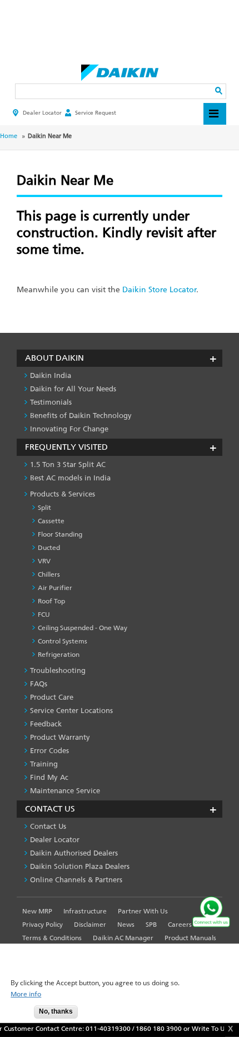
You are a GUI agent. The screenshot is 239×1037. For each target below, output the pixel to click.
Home (8, 136)
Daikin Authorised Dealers (74, 853)
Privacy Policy (42, 924)
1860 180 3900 (155, 1029)
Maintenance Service (65, 791)
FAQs (38, 684)
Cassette (51, 521)
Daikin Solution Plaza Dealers (80, 866)
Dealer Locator (42, 112)
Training (44, 764)
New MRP (37, 911)
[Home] (119, 69)
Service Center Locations (71, 710)
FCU (44, 614)
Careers (180, 924)
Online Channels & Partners (76, 880)
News (126, 924)
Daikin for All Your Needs (73, 389)
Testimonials (51, 402)
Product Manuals (190, 938)
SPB (151, 924)
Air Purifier (55, 588)
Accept (17, 1015)
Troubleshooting (58, 670)
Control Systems (62, 641)
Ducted (49, 548)
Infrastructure (85, 911)
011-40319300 (104, 1029)
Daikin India (50, 375)
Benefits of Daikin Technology (81, 415)
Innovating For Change (69, 429)
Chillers (49, 574)
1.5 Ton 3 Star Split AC (68, 464)
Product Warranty (60, 737)
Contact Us (48, 826)
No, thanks (56, 1011)
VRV (44, 561)
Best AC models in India (70, 478)
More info (26, 994)
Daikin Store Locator (159, 289)
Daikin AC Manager (123, 938)
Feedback (46, 724)
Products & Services (62, 494)
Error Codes (49, 750)
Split (44, 508)
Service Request (95, 112)
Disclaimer (90, 924)
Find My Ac (49, 777)
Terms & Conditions (52, 938)
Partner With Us (143, 911)
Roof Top (51, 601)
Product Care (51, 697)
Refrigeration (58, 654)
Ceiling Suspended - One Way (82, 628)
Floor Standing (60, 534)
